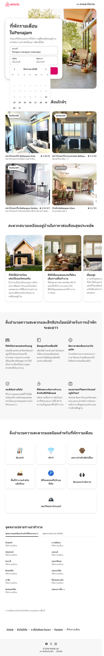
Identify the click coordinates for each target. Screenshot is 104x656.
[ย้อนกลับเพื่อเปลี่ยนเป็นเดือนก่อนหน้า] (14, 69)
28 (41, 102)
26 (30, 102)
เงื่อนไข (59, 651)
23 (14, 102)
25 (25, 102)
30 (14, 108)
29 (46, 102)
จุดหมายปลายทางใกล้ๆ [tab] (53, 533)
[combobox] (34, 52)
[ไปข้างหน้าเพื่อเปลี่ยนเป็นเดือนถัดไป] (46, 69)
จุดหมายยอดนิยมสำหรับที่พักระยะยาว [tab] (21, 533)
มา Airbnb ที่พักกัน (86, 4)
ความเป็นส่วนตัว (47, 651)
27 (35, 102)
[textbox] (22, 62)
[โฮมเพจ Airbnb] (12, 4)
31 (20, 108)
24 (20, 102)
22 (46, 97)
